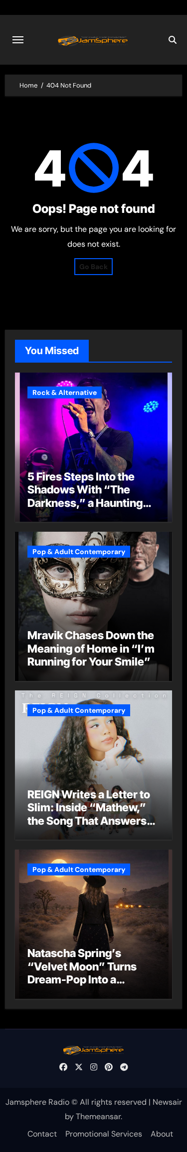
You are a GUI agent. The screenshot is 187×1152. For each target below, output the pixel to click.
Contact (42, 1134)
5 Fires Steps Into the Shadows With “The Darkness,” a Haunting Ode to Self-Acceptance (89, 496)
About (162, 1134)
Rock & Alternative (64, 392)
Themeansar (98, 1116)
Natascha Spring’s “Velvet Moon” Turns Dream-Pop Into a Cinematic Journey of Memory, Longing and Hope (82, 986)
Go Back (93, 266)
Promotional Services (103, 1134)
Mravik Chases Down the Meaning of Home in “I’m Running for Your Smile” (91, 648)
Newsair (167, 1102)
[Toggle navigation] (18, 40)
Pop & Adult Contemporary (78, 551)
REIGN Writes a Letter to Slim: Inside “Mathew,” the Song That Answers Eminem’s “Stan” (88, 814)
